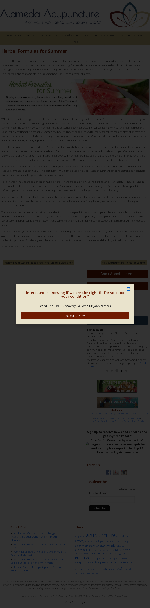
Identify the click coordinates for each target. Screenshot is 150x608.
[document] (75, 304)
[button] (128, 289)
